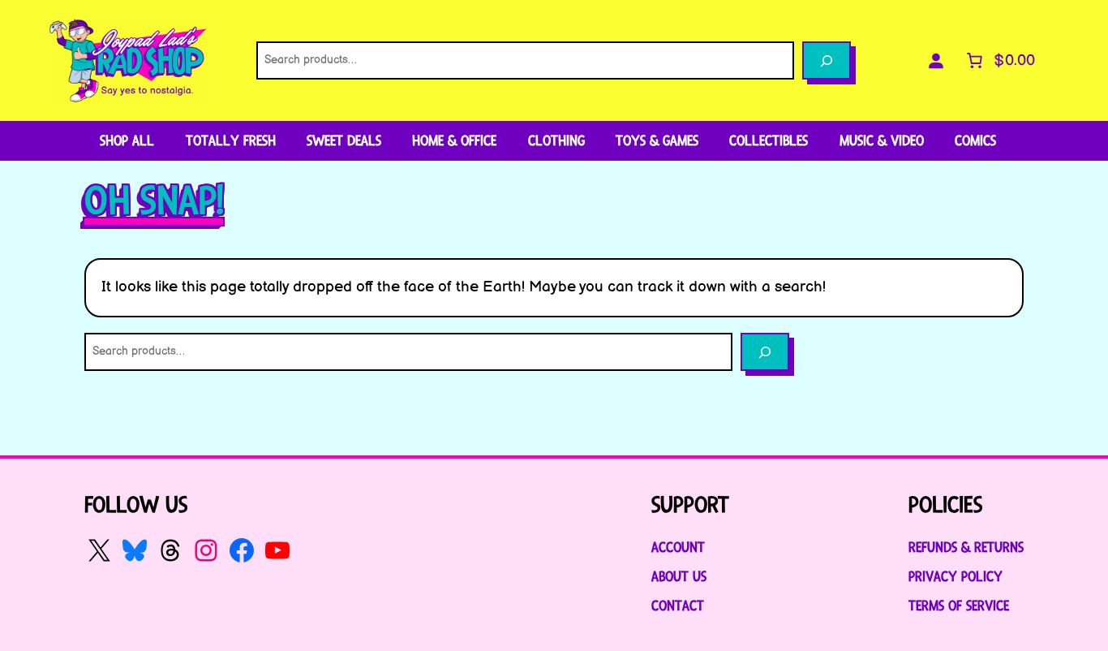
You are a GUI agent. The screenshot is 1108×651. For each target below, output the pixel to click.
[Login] (936, 60)
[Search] (826, 60)
